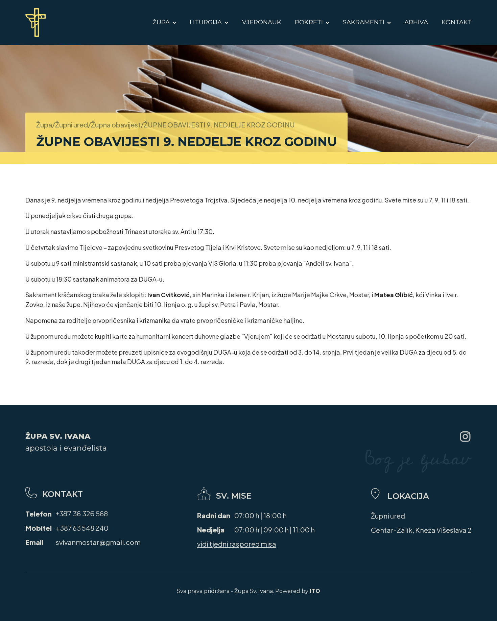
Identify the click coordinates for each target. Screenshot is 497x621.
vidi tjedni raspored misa (236, 544)
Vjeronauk (261, 22)
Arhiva (416, 22)
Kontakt (457, 22)
